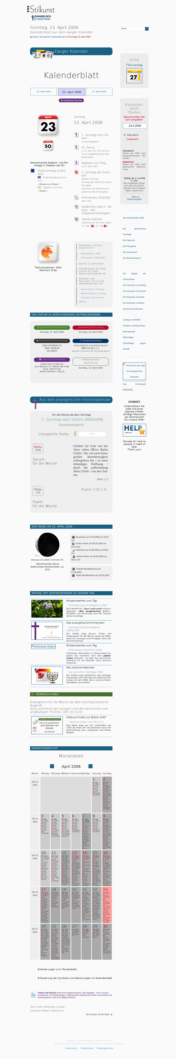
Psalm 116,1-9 (93, 489)
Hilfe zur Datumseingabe (134, 198)
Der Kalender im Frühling (134, 285)
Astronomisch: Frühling (92, 289)
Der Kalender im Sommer (134, 291)
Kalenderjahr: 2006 (90, 253)
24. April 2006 (99, 91)
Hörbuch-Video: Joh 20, (85, 722)
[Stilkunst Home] (41, 21)
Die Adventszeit (130, 252)
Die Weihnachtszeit (132, 258)
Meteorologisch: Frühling (93, 293)
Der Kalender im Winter (133, 303)
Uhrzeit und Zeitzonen (133, 309)
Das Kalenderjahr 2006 (133, 218)
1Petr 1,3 (102, 479)
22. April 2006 (44, 91)
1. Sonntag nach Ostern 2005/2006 (72, 419)
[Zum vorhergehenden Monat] (52, 767)
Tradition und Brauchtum (134, 326)
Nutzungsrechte (105, 1048)
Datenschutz (87, 1048)
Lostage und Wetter (132, 320)
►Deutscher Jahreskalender (52, 37)
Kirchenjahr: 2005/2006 (93, 257)
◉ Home (34, 37)
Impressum (71, 1048)
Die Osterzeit (129, 240)
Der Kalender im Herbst (133, 297)
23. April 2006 (71, 92)
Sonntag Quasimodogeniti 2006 (87, 605)
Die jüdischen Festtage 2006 (85, 672)
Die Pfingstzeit (129, 246)
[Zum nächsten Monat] (91, 767)
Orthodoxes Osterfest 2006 (85, 650)
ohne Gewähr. (102, 993)
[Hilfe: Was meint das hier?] (107, 378)
